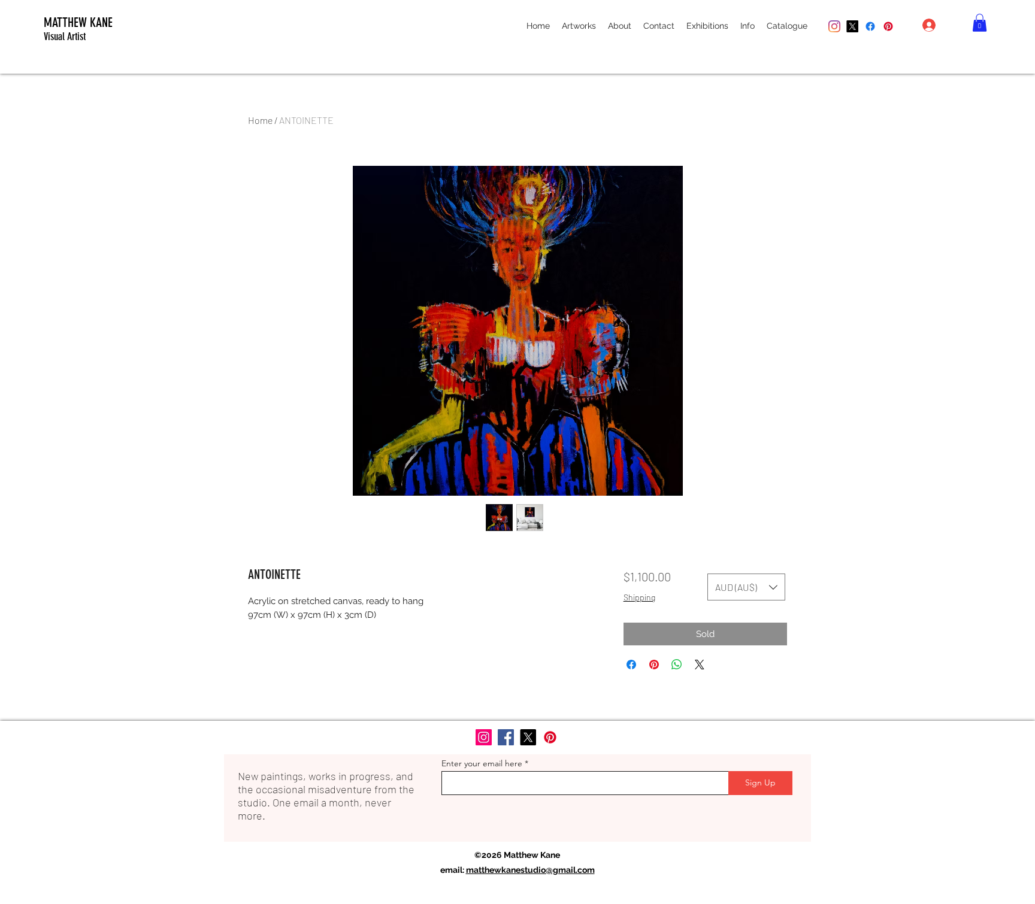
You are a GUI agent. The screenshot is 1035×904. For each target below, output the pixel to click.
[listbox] (746, 587)
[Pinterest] (888, 26)
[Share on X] (699, 664)
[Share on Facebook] (631, 664)
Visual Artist (65, 36)
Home (260, 120)
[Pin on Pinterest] (654, 664)
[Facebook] (870, 26)
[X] (852, 26)
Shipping (639, 597)
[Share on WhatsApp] (677, 664)
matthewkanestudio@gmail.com (530, 870)
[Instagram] (834, 26)
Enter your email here (481, 763)
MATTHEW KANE (78, 22)
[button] (579, 26)
